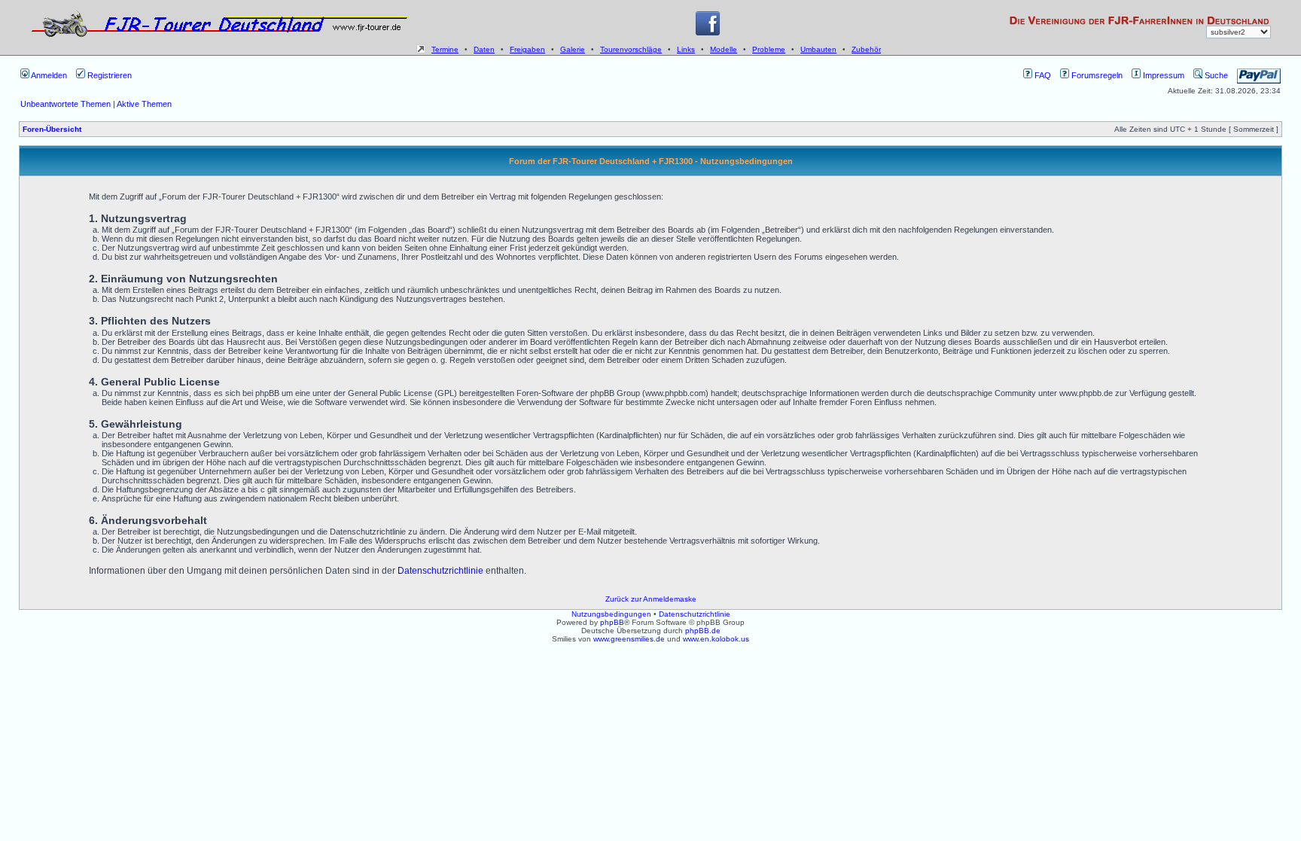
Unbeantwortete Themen (65, 103)
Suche (1215, 75)
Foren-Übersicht (52, 129)
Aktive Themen (144, 103)
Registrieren (108, 75)
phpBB (612, 622)
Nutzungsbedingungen (611, 614)
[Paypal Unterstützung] (1259, 75)
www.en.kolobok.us (716, 639)
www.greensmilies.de (629, 639)
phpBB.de (703, 630)
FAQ (1041, 75)
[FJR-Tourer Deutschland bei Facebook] (708, 33)
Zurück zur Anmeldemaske (650, 599)
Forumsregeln (1096, 75)
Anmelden (48, 75)
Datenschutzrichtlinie (440, 570)
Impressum (1162, 75)
